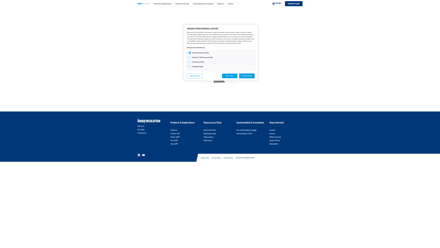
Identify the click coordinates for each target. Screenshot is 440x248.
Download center (210, 133)
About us (141, 126)
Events (272, 133)
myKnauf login (294, 3)
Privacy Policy (216, 158)
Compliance (142, 133)
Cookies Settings (195, 76)
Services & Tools (210, 130)
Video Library (208, 137)
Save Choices (230, 76)
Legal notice (205, 158)
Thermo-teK (175, 133)
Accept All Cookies (246, 76)
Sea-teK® (174, 144)
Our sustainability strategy (246, 130)
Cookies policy (228, 158)
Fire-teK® (174, 140)
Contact (272, 130)
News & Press (275, 140)
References (208, 140)
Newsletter (274, 144)
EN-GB (276, 3)
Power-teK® (175, 137)
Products (173, 130)
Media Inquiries (275, 137)
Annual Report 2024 (244, 133)
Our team (141, 129)
